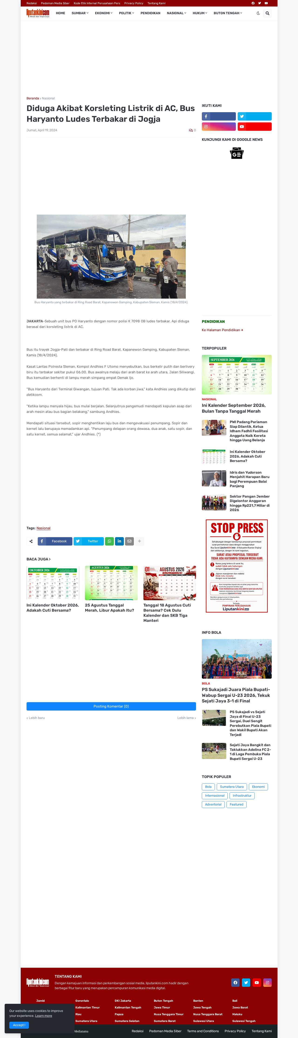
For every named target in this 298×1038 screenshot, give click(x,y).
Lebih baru (37, 718)
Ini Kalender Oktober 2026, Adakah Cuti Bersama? (53, 608)
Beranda (33, 98)
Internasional (214, 796)
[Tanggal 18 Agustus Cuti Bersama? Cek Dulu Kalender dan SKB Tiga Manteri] (169, 583)
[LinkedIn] (119, 541)
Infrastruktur (242, 796)
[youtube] (266, 3)
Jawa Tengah (202, 1007)
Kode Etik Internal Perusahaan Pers (97, 3)
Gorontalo (82, 1000)
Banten (198, 1000)
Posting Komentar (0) (111, 706)
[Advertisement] (149, 58)
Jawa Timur (162, 1007)
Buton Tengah (163, 1000)
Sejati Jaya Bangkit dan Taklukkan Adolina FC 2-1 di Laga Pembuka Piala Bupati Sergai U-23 (250, 752)
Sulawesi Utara (203, 1021)
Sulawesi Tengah (244, 1021)
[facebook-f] (219, 116)
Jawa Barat (240, 1007)
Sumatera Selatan (127, 1021)
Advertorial (213, 804)
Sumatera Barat (165, 1021)
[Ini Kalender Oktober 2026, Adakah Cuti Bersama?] (53, 583)
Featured (236, 804)
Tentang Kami (157, 3)
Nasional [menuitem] (175, 13)
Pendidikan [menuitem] (150, 13)
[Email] (129, 541)
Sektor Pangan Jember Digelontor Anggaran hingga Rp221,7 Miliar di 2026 (250, 503)
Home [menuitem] (60, 13)
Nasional (48, 98)
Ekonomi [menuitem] (102, 13)
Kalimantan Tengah (128, 1007)
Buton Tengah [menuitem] (226, 13)
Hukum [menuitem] (198, 13)
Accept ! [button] (19, 1025)
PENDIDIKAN (213, 321)
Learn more (43, 1016)
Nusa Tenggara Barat (207, 1014)
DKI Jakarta (123, 1000)
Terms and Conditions (203, 1031)
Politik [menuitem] (125, 13)
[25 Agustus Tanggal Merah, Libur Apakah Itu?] (111, 583)
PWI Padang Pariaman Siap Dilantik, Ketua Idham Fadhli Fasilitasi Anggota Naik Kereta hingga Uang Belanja (249, 431)
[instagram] (219, 126)
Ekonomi (258, 787)
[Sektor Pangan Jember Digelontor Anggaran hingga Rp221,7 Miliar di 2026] (214, 502)
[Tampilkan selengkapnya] (139, 541)
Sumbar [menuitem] (79, 13)
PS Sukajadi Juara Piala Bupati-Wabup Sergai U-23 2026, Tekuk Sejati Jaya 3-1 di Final (236, 695)
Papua (119, 1014)
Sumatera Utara (232, 787)
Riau (78, 1014)
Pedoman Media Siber (55, 3)
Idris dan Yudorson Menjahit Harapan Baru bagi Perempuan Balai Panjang (249, 479)
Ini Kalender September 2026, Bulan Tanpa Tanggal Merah (234, 408)
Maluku (237, 1014)
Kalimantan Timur (87, 1007)
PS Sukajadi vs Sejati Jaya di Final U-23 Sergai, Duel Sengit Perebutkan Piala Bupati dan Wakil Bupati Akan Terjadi (250, 723)
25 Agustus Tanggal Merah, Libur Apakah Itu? (109, 608)
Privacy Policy (133, 3)
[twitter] (259, 3)
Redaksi (32, 3)
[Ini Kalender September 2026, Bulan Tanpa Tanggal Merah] (237, 374)
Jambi (40, 1000)
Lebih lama (185, 718)
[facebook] (253, 3)
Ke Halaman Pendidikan (221, 330)
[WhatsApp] (109, 541)
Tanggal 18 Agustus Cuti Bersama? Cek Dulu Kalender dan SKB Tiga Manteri (167, 613)
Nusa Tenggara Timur (168, 1014)
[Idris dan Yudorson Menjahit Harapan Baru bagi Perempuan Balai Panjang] (214, 478)
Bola (208, 787)
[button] (258, 13)
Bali (234, 1000)
